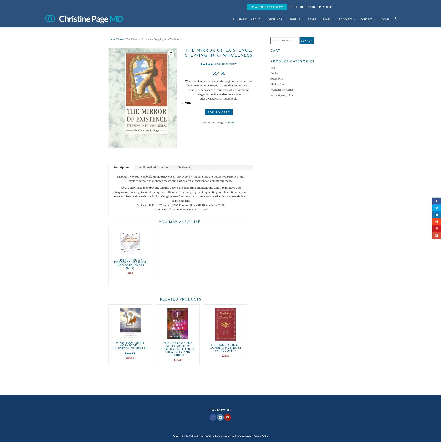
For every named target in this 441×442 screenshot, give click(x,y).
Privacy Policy (261, 436)
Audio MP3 (277, 78)
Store (312, 19)
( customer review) (226, 63)
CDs (272, 67)
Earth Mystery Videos (283, 95)
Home (243, 19)
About (255, 19)
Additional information (153, 167)
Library (325, 19)
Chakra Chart (278, 84)
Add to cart (219, 112)
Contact (366, 19)
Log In (310, 7)
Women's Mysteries (281, 89)
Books (120, 39)
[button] (395, 22)
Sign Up (295, 19)
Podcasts (346, 19)
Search (307, 41)
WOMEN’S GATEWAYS (269, 7)
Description (121, 167)
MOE (188, 103)
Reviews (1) (185, 167)
